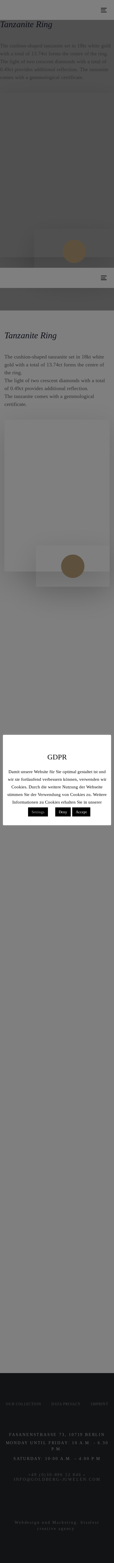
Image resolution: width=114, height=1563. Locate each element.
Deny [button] (63, 812)
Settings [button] (38, 812)
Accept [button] (81, 812)
